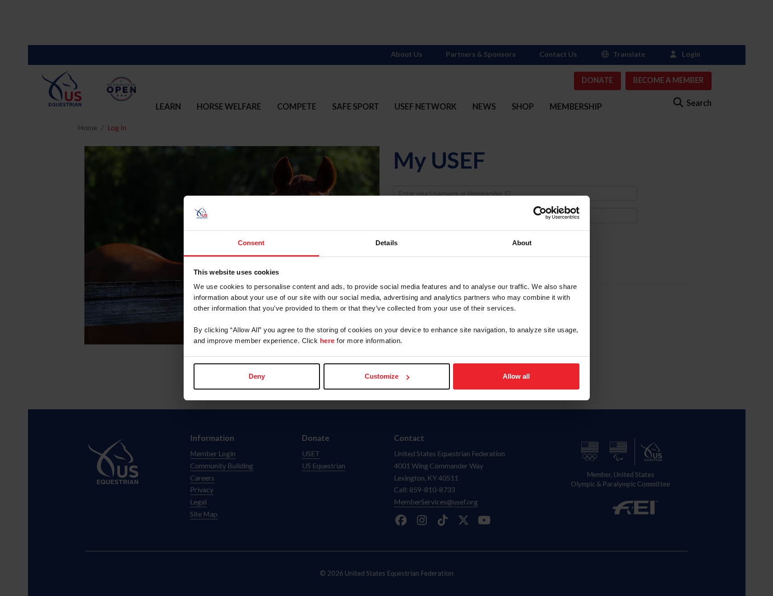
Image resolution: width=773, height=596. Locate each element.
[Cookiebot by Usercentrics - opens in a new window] (539, 213)
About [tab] (522, 243)
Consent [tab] (251, 243)
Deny (257, 376)
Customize (381, 376)
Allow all (516, 376)
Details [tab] (386, 243)
